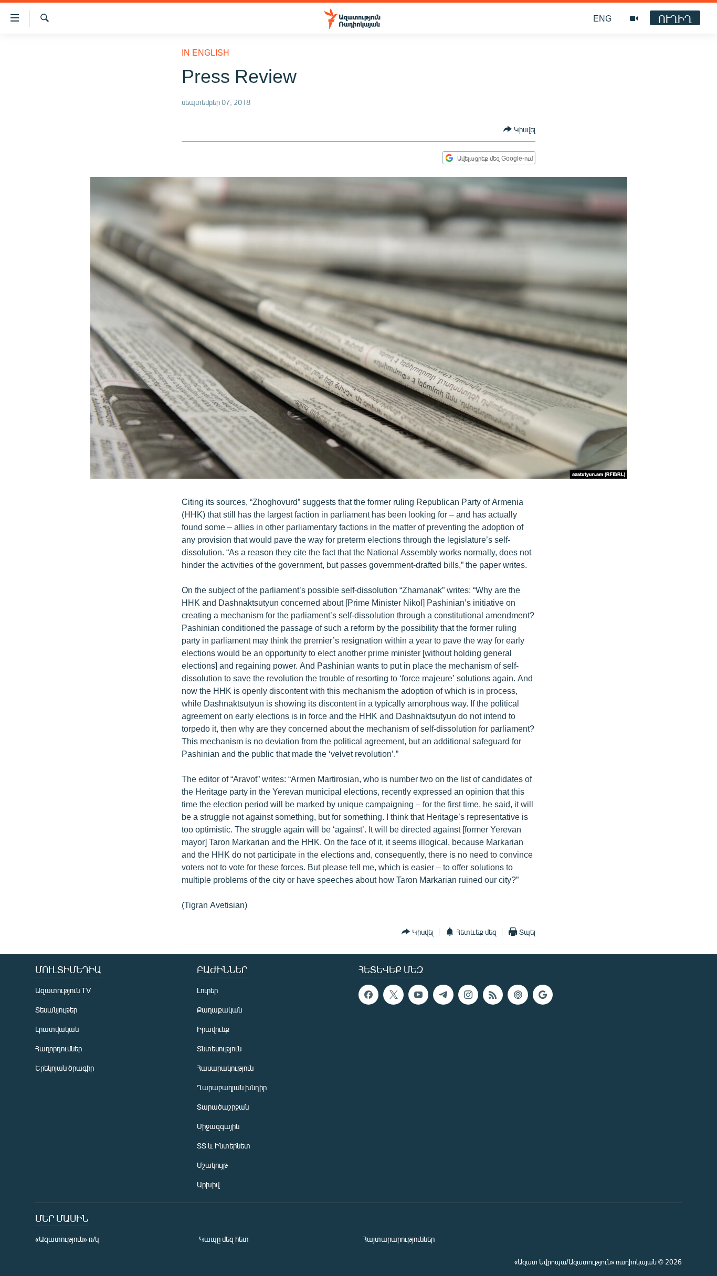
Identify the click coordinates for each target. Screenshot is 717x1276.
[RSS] (493, 995)
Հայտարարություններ (399, 1239)
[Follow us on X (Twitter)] (393, 995)
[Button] (519, 129)
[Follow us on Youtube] (418, 995)
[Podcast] (518, 995)
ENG (602, 18)
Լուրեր (207, 990)
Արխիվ (208, 1184)
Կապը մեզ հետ (224, 1239)
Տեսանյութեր (56, 1009)
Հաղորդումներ (58, 1048)
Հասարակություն (225, 1067)
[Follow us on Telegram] (443, 995)
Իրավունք (213, 1029)
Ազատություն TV (63, 990)
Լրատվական (57, 1029)
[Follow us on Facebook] (368, 995)
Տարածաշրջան (223, 1106)
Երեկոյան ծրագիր (64, 1067)
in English (205, 52)
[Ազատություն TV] (634, 18)
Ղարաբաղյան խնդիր (232, 1087)
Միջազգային (218, 1126)
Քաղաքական (219, 1009)
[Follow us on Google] (543, 995)
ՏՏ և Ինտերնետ (223, 1145)
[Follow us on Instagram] (468, 995)
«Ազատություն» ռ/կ (67, 1239)
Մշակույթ (212, 1165)
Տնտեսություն (219, 1048)
